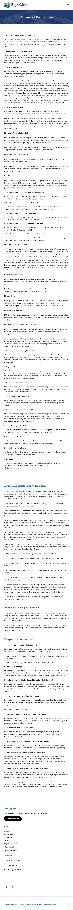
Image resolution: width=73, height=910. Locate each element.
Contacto (7, 831)
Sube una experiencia (10, 850)
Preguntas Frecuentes (10, 844)
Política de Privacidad (17, 76)
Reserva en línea (9, 834)
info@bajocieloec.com (14, 870)
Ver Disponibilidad (13, 819)
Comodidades (8, 837)
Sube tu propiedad (9, 847)
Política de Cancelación (18, 111)
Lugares (6, 840)
